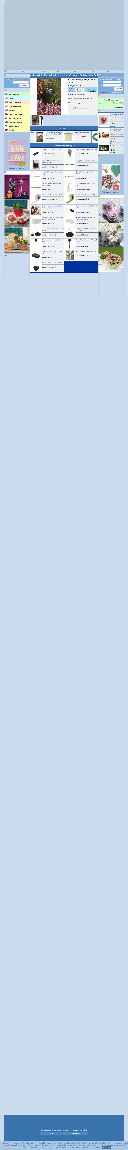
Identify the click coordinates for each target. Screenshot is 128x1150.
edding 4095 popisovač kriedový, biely (52, 173)
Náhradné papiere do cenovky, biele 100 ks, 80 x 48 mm (86, 218)
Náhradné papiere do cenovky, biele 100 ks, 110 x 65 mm (52, 218)
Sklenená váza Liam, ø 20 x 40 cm (116, 145)
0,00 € (121, 103)
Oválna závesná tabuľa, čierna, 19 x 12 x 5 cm (86, 229)
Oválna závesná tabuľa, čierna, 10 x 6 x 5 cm (53, 229)
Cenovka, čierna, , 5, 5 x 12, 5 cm (52, 149)
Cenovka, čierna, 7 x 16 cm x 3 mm (86, 149)
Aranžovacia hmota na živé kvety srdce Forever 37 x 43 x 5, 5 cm (116, 117)
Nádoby (11, 98)
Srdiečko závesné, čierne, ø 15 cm (86, 251)
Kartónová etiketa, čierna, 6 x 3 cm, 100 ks (86, 207)
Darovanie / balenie (15, 118)
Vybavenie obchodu (15, 122)
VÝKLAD (64, 128)
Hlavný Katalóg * (14, 94)
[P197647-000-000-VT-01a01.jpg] (35, 125)
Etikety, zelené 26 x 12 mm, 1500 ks (86, 195)
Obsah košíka (119, 107)
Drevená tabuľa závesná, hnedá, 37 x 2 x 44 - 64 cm (52, 161)
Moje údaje (83, 1130)
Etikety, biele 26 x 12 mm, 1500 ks (52, 195)
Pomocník (75, 1130)
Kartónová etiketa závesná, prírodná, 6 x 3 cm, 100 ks (52, 207)
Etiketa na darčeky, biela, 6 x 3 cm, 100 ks (86, 184)
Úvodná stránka (46, 1130)
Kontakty (66, 1130)
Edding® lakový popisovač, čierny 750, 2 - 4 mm (86, 173)
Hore (52, 1134)
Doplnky (12, 110)
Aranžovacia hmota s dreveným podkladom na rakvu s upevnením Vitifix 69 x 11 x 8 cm (116, 131)
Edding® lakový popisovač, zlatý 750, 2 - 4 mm (52, 184)
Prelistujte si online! (15, 168)
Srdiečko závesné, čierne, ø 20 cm (52, 262)
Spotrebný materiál (15, 106)
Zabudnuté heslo (116, 93)
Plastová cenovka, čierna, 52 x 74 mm (52, 252)
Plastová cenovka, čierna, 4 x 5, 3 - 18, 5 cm (52, 241)
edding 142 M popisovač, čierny (85, 161)
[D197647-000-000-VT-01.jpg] (42, 125)
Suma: (116, 102)
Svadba (11, 130)
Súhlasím (106, 1148)
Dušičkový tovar (14, 126)
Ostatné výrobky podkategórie (64, 145)
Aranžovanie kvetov (15, 114)
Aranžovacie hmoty (15, 102)
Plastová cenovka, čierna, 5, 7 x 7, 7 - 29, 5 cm (86, 241)
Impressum (57, 1130)
